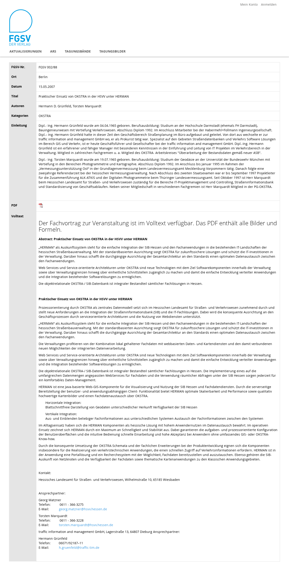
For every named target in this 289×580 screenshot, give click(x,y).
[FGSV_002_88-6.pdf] (41, 206)
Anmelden (269, 4)
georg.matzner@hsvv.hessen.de (83, 509)
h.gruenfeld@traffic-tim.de (79, 547)
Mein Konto (249, 4)
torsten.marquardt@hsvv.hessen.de (86, 525)
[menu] (144, 51)
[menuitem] (25, 51)
